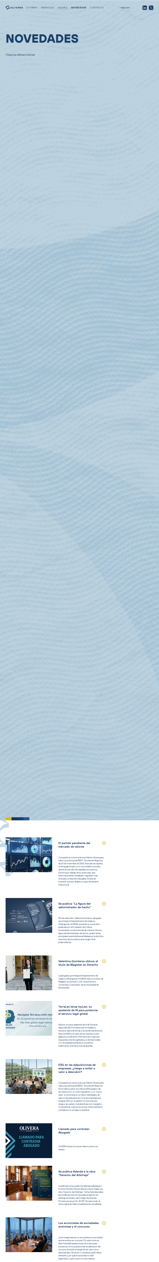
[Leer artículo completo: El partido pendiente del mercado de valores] (104, 843)
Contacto (97, 7)
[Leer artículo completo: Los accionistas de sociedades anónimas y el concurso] (104, 1223)
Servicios (47, 7)
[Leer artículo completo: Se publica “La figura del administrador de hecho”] (104, 904)
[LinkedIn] (144, 7)
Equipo (62, 7)
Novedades (78, 7)
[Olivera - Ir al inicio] (14, 7)
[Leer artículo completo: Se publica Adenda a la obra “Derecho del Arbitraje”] (104, 1172)
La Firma (31, 7)
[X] (151, 7)
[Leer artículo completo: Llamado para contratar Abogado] (104, 1129)
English (125, 8)
